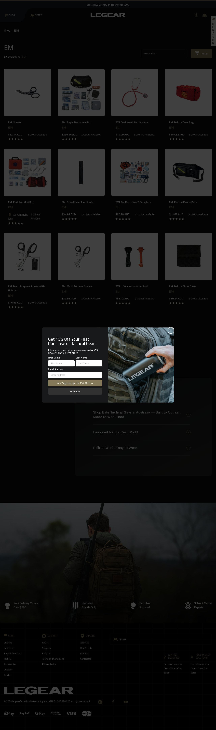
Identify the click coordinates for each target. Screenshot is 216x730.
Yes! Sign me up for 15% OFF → (75, 383)
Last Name (81, 357)
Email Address (55, 369)
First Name (54, 357)
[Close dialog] (171, 330)
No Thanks (75, 391)
